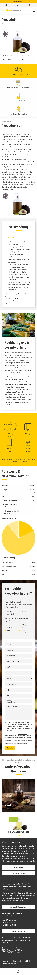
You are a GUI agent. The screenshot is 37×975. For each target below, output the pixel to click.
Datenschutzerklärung (22, 734)
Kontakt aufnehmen (18, 931)
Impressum (5, 961)
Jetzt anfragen (18, 867)
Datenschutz (17, 961)
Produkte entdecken (18, 873)
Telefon (9, 667)
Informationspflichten (9, 963)
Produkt (9, 700)
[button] (15, 835)
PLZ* (8, 690)
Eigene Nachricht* (13, 706)
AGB (26, 961)
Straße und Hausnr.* (13, 684)
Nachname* (11, 656)
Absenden (9, 748)
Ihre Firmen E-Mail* (13, 661)
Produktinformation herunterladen (18, 87)
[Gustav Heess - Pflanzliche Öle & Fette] (11, 10)
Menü (18, 972)
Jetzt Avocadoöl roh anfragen (18, 74)
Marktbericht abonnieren (18, 907)
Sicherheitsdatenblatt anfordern (19, 101)
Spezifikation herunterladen (18, 114)
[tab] (18, 237)
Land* (9, 678)
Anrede (9, 644)
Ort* (8, 696)
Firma (9, 673)
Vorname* (10, 650)
